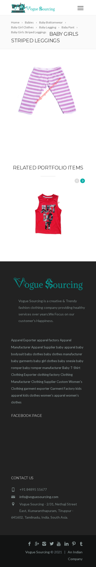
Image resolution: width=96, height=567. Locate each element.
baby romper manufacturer (42, 368)
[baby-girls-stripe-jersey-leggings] (48, 90)
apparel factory (48, 340)
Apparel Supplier (43, 347)
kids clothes (31, 395)
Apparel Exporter (23, 340)
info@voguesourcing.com (38, 497)
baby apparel (65, 347)
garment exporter (36, 388)
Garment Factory (62, 388)
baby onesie (66, 361)
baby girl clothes (45, 361)
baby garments (22, 361)
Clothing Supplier (43, 382)
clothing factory (48, 375)
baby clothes (34, 354)
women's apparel (53, 395)
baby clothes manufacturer (63, 354)
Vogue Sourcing (37, 552)
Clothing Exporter (24, 375)
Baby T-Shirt (71, 368)
